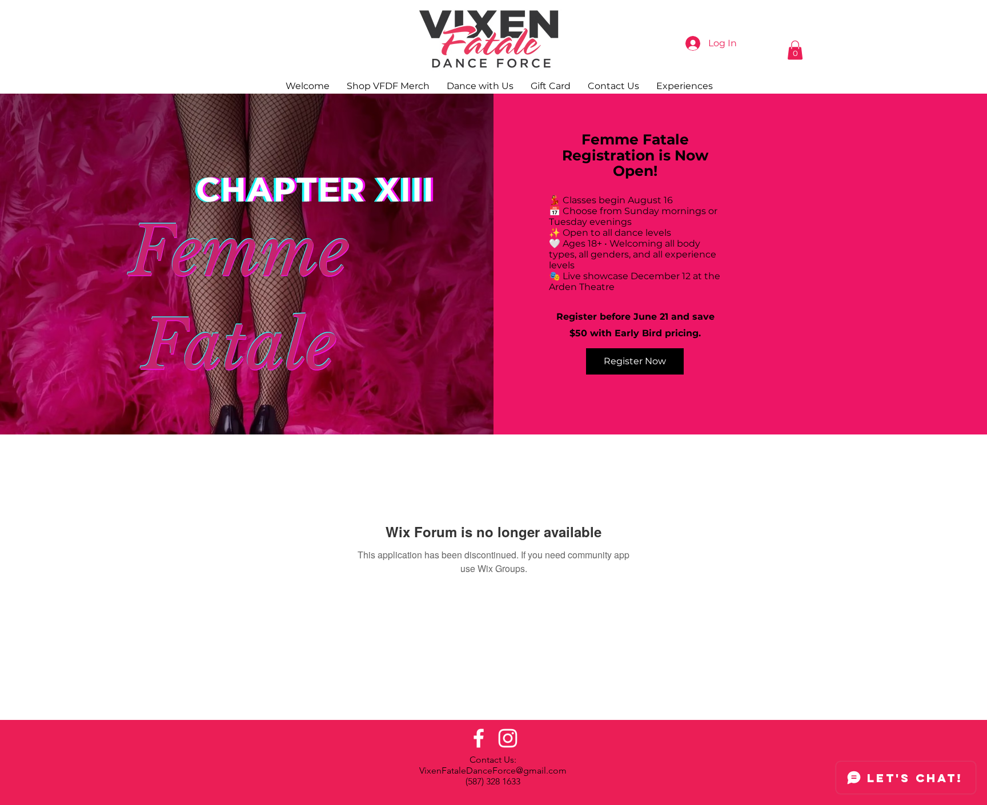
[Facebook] (478, 738)
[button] (795, 50)
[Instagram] (507, 738)
